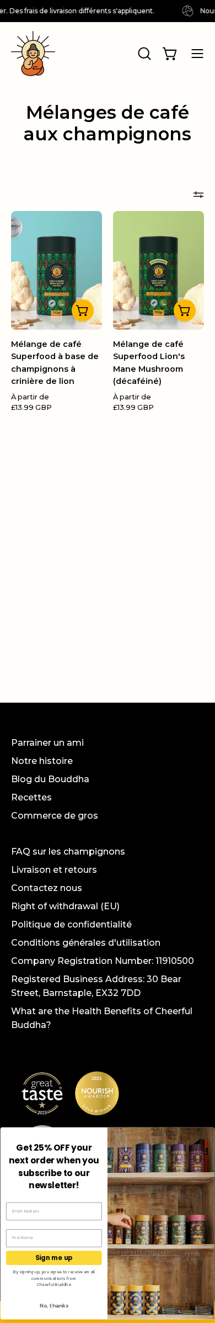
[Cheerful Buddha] (33, 53)
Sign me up (54, 1257)
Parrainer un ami (47, 742)
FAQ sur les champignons (68, 851)
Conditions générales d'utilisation (85, 942)
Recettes (31, 797)
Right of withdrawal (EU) (65, 906)
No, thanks (54, 1305)
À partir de (31, 402)
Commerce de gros (54, 815)
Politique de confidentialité (71, 924)
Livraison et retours (54, 870)
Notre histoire (42, 761)
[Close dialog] (205, 1136)
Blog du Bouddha (50, 779)
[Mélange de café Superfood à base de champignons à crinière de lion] (83, 310)
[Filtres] (198, 194)
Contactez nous (46, 888)
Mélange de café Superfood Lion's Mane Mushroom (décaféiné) (149, 363)
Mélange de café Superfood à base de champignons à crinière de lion (55, 363)
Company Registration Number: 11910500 (102, 961)
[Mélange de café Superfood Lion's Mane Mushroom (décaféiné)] (185, 310)
